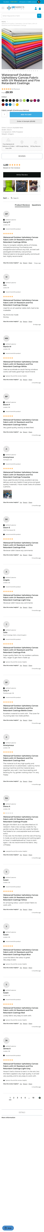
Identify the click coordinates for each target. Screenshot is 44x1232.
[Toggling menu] (3, 8)
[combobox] (22, 15)
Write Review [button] (22, 175)
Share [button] (30, 263)
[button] (7, 70)
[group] (22, 165)
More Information (8, 1117)
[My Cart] (39, 8)
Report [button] (25, 263)
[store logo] (15, 8)
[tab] (22, 156)
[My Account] (35, 8)
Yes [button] (21, 263)
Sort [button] (5, 198)
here (21, 128)
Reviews (22, 156)
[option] (3, 100)
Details (22, 1112)
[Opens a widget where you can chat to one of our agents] (8, 1228)
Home (4, 21)
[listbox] (22, 103)
